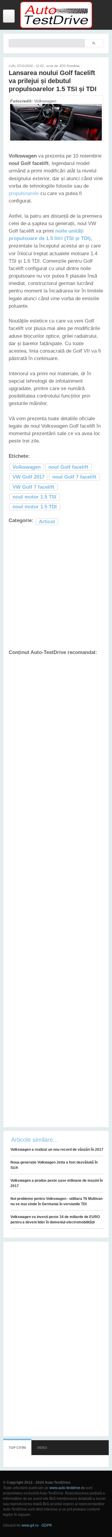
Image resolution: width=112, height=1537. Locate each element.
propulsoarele (24, 193)
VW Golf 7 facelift (33, 487)
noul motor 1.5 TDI (35, 507)
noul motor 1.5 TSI (34, 497)
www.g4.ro (30, 1525)
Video (42, 1447)
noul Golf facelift (68, 467)
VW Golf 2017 (29, 477)
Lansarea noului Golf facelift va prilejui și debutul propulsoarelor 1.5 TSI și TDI (52, 81)
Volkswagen (27, 467)
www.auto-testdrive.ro (67, 1488)
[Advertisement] (56, 587)
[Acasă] (56, 27)
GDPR (47, 1525)
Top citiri (17, 1447)
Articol (47, 521)
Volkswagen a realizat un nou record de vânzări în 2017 (56, 1149)
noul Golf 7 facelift (74, 477)
